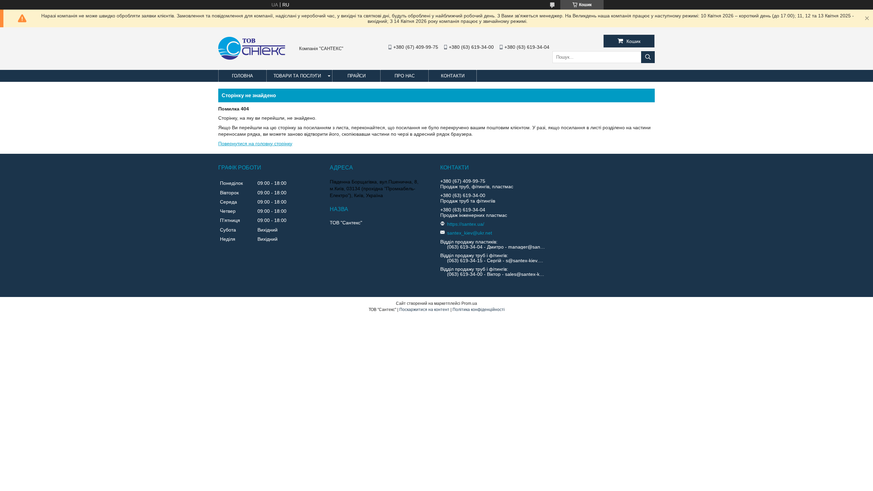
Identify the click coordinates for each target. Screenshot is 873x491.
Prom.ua (469, 303)
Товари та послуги (297, 75)
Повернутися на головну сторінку (255, 143)
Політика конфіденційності (479, 309)
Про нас (405, 75)
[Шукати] (648, 57)
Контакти (452, 75)
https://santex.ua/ (465, 224)
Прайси (356, 75)
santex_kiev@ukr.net (469, 233)
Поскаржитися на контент (424, 309)
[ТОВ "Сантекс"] (251, 58)
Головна (242, 75)
